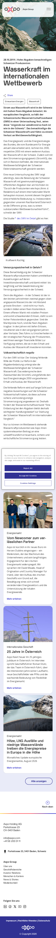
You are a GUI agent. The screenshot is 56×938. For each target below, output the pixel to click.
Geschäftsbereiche (12, 870)
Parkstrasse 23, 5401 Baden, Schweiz (27, 851)
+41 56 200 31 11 (11, 841)
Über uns (7, 866)
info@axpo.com (11, 838)
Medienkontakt (10, 883)
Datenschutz (44, 921)
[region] (28, 469)
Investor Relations (12, 873)
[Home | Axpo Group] (13, 9)
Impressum (11, 921)
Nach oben (47, 807)
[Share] (4, 95)
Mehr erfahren (14, 599)
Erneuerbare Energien (14, 102)
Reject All (28, 468)
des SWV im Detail (26, 218)
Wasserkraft (34, 102)
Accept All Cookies (28, 475)
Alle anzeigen (39, 781)
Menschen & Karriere (13, 876)
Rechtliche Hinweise (27, 921)
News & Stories (11, 880)
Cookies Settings (28, 483)
